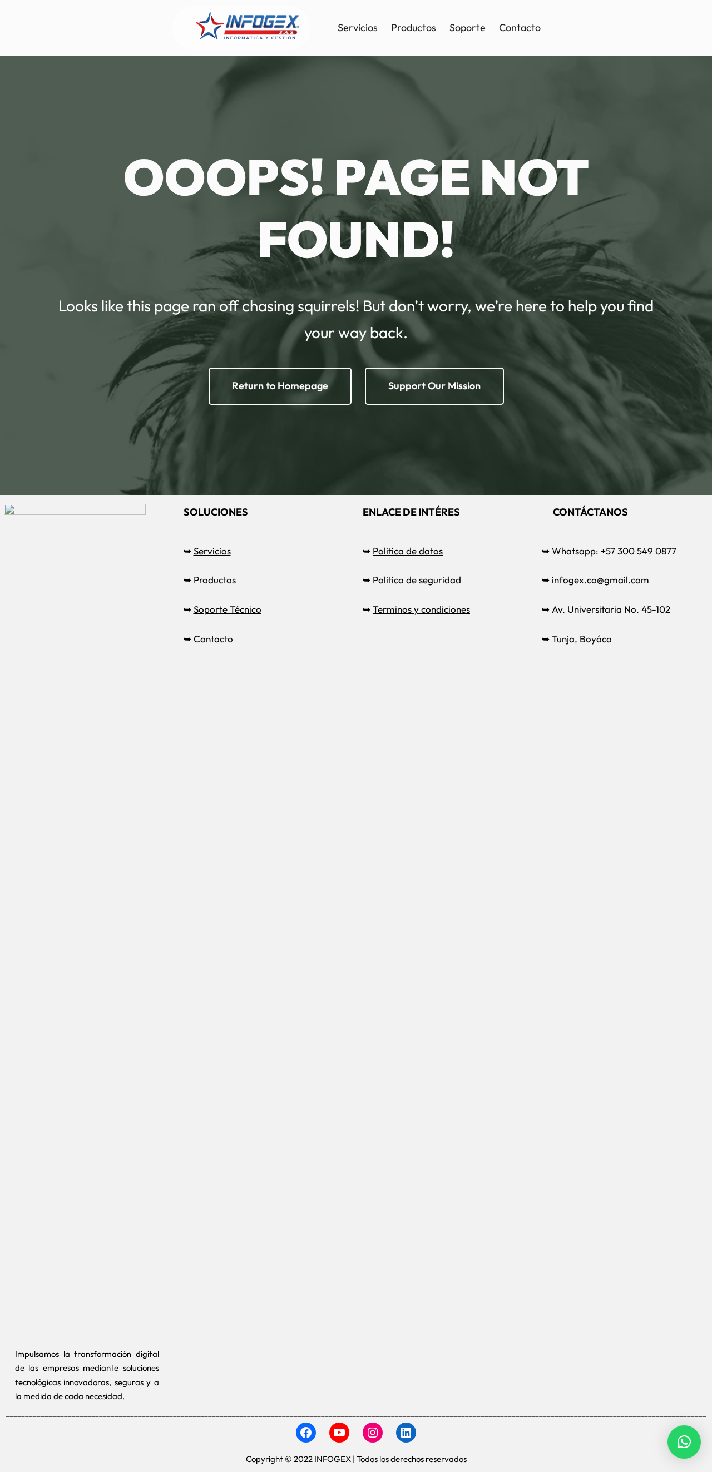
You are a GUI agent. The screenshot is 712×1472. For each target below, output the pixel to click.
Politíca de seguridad (417, 580)
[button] (684, 1442)
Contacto (213, 639)
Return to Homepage (280, 385)
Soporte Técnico (227, 609)
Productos (215, 580)
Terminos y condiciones (421, 609)
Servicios (212, 551)
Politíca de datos (408, 551)
